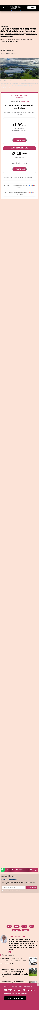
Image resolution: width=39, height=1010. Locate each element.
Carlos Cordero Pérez (8, 50)
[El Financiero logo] (14, 7)
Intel (9, 926)
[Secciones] (3, 7)
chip (31, 926)
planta (24, 926)
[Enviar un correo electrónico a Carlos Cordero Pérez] (10, 952)
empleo (26, 930)
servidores (16, 930)
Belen (16, 926)
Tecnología (4, 26)
